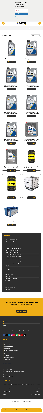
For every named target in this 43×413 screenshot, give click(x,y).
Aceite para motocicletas (10, 287)
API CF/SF (8, 269)
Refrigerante (7, 285)
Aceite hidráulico (8, 276)
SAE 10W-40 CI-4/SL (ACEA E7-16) (14, 250)
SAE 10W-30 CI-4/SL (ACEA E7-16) (14, 248)
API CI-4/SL (8, 246)
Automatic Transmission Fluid (11, 278)
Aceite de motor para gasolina (11, 239)
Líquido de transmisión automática (11, 350)
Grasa (6, 282)
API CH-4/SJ (8, 267)
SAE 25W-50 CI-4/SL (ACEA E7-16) (14, 258)
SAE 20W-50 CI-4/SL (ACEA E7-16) (14, 254)
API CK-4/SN (8, 243)
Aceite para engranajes (9, 274)
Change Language (21, 13)
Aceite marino (7, 289)
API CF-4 (7, 272)
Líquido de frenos (8, 280)
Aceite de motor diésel (9, 241)
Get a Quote (12, 61)
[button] (39, 23)
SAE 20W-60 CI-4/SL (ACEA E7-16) (14, 256)
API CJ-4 (7, 265)
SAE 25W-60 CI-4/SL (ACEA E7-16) (14, 261)
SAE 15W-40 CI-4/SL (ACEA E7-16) (14, 252)
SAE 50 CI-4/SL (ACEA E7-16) (13, 263)
